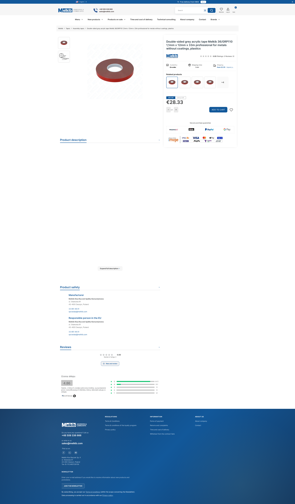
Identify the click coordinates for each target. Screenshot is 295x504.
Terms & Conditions (112, 421)
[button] (211, 10)
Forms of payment (157, 421)
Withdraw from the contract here (162, 434)
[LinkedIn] (70, 453)
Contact (198, 425)
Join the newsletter (73, 486)
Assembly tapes (78, 28)
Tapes (68, 28)
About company (201, 421)
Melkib (60, 28)
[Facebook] (63, 453)
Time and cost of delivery (159, 430)
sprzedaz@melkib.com (78, 312)
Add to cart (218, 110)
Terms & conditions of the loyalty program (120, 425)
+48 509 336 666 (71, 435)
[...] (115, 71)
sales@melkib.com (72, 443)
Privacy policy (110, 430)
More (203, 2)
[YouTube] (76, 453)
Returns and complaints (159, 425)
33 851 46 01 (74, 309)
